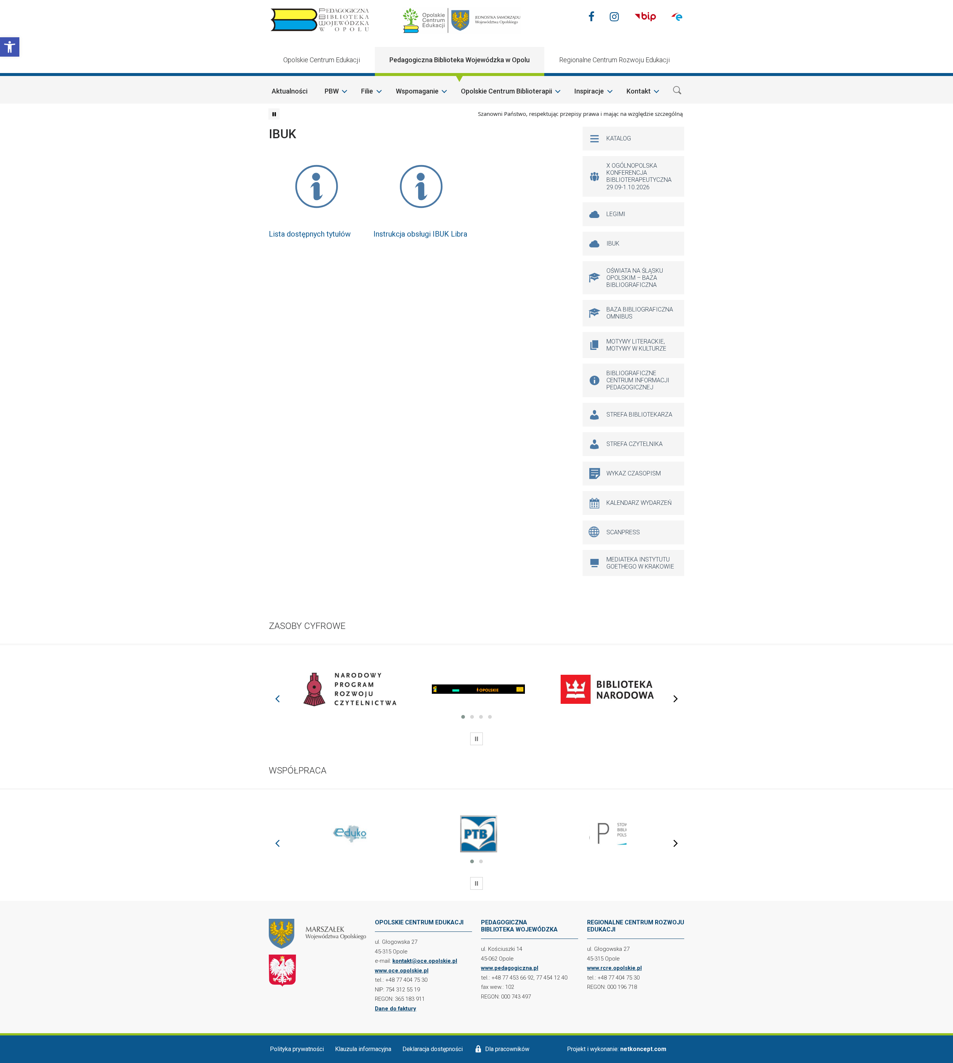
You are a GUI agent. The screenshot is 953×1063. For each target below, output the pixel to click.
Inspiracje (589, 91)
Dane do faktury (395, 1008)
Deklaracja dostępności (432, 1049)
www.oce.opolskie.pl (401, 970)
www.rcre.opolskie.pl (614, 968)
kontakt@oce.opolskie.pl (424, 961)
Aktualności (289, 91)
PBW (332, 91)
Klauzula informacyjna (363, 1049)
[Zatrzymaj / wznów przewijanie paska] (274, 114)
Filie (367, 91)
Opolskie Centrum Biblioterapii (506, 91)
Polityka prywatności (297, 1049)
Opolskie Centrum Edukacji (321, 60)
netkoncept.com (643, 1049)
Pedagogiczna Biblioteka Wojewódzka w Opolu (459, 60)
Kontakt (639, 91)
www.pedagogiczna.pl (509, 968)
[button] (9, 47)
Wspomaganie (417, 91)
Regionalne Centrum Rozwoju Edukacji (614, 60)
